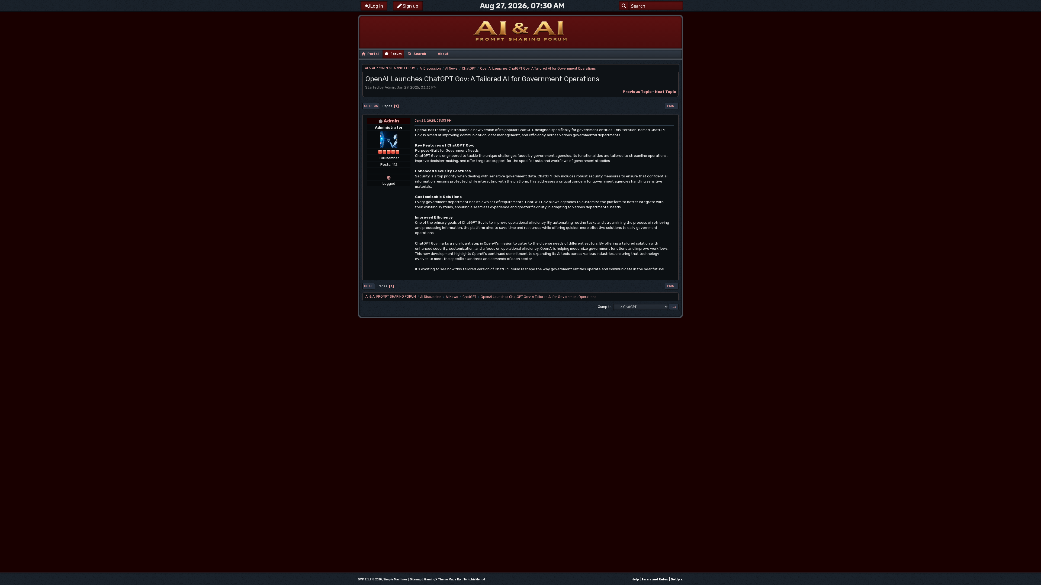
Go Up (368, 286)
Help (635, 579)
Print (671, 106)
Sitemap (416, 579)
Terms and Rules (654, 579)
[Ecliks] (389, 177)
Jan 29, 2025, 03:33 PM (433, 120)
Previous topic (637, 91)
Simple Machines (395, 579)
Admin (391, 120)
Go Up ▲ (677, 579)
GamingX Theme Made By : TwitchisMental (454, 579)
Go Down (371, 106)
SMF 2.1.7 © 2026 (370, 579)
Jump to (605, 306)
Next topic (665, 91)
